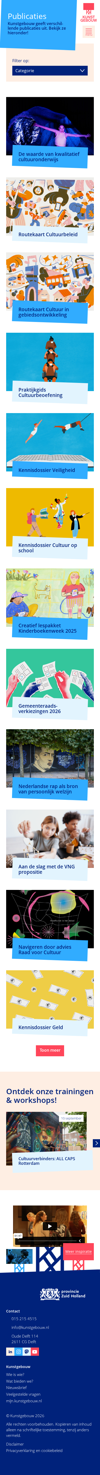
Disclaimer (15, 1444)
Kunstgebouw (89, 12)
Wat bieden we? (19, 1381)
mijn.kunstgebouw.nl (24, 1400)
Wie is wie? (15, 1374)
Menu (88, 34)
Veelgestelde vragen (23, 1394)
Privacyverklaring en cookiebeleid (34, 1450)
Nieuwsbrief (16, 1387)
